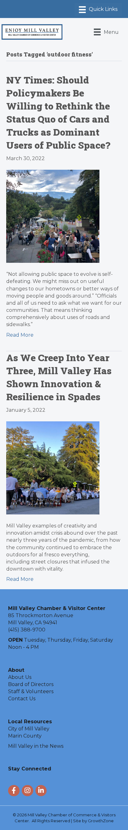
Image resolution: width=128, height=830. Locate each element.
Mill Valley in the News (35, 746)
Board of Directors (30, 684)
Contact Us (21, 699)
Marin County (25, 736)
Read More (20, 335)
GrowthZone (101, 820)
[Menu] (98, 9)
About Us (19, 677)
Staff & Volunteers (30, 691)
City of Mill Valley (28, 729)
